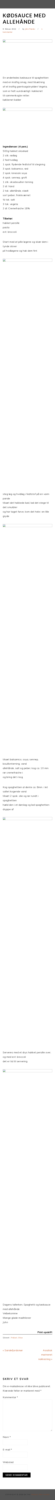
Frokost (14, 1338)
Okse (20, 1338)
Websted (8, 1462)
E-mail (7, 1449)
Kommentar (10, 1397)
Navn (7, 1436)
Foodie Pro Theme (40, 1494)
